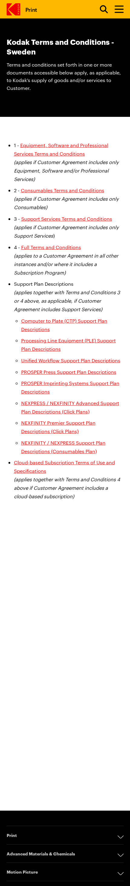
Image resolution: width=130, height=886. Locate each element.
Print (31, 9)
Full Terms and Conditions (51, 247)
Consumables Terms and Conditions (62, 190)
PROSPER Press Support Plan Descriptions (68, 372)
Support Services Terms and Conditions (66, 219)
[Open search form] (100, 9)
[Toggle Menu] (116, 9)
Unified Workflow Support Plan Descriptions (70, 360)
